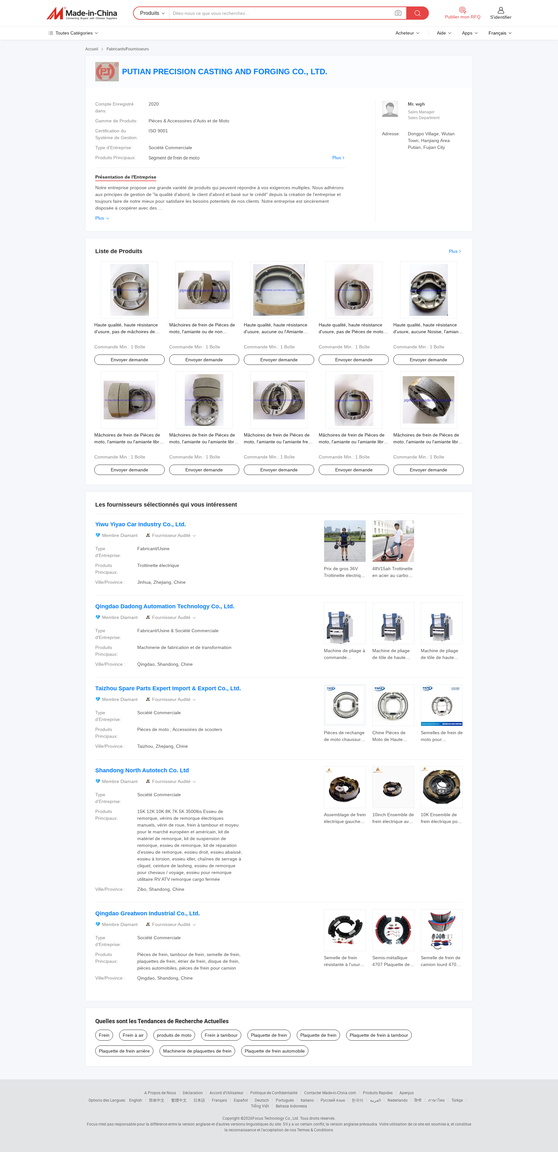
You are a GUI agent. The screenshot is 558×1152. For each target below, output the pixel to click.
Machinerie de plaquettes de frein (197, 1051)
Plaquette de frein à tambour (379, 1035)
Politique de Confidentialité (273, 1092)
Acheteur (405, 33)
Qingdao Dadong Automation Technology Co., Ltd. (164, 606)
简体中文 (156, 1100)
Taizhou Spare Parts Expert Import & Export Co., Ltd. (168, 688)
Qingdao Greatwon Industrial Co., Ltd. (147, 913)
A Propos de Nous (160, 1092)
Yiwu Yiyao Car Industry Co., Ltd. (140, 524)
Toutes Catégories (74, 33)
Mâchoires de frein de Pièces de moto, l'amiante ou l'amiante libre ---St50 (352, 441)
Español (241, 1100)
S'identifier (501, 17)
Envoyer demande (129, 359)
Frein (104, 1035)
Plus (336, 157)
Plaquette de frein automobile (275, 1051)
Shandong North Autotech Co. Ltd (142, 770)
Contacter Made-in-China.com (330, 1092)
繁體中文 (179, 1100)
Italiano (307, 1100)
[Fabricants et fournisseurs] (81, 13)
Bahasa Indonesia (291, 1105)
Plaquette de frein (269, 1035)
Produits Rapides (378, 1092)
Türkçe (457, 1100)
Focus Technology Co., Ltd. (276, 1118)
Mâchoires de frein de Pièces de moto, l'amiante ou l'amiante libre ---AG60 (427, 441)
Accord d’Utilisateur (226, 1092)
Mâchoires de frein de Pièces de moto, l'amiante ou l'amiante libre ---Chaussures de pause (128, 441)
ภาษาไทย (436, 1100)
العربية (375, 1100)
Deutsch (262, 1100)
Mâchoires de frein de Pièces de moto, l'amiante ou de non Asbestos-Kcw (202, 331)
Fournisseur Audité (174, 535)
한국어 (357, 1100)
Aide (441, 33)
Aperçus (406, 1092)
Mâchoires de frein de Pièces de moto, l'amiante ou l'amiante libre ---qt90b (203, 441)
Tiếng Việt (260, 1105)
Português (285, 1100)
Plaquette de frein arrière (124, 1051)
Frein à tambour (221, 1035)
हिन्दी (417, 1100)
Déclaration (193, 1092)
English (135, 1100)
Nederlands (398, 1100)
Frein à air (133, 1035)
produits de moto (174, 1035)
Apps (467, 33)
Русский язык (333, 1100)
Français (219, 1100)
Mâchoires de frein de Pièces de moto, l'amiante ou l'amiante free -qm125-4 (279, 441)
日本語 (199, 1100)
